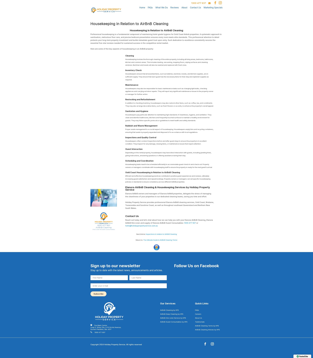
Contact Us (195, 7)
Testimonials (200, 322)
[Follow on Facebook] (205, 344)
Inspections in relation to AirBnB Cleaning (161, 234)
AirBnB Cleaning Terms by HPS (207, 326)
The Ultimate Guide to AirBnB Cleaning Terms (160, 240)
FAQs (150, 7)
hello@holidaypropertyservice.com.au (141, 226)
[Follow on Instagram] (212, 344)
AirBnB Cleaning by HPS (169, 310)
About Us (198, 318)
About (184, 7)
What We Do (161, 7)
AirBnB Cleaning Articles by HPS (207, 330)
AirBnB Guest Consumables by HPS (173, 322)
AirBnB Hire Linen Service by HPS (173, 318)
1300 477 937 (198, 3)
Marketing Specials (213, 7)
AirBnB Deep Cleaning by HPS (171, 314)
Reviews (174, 7)
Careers (198, 314)
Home (142, 7)
